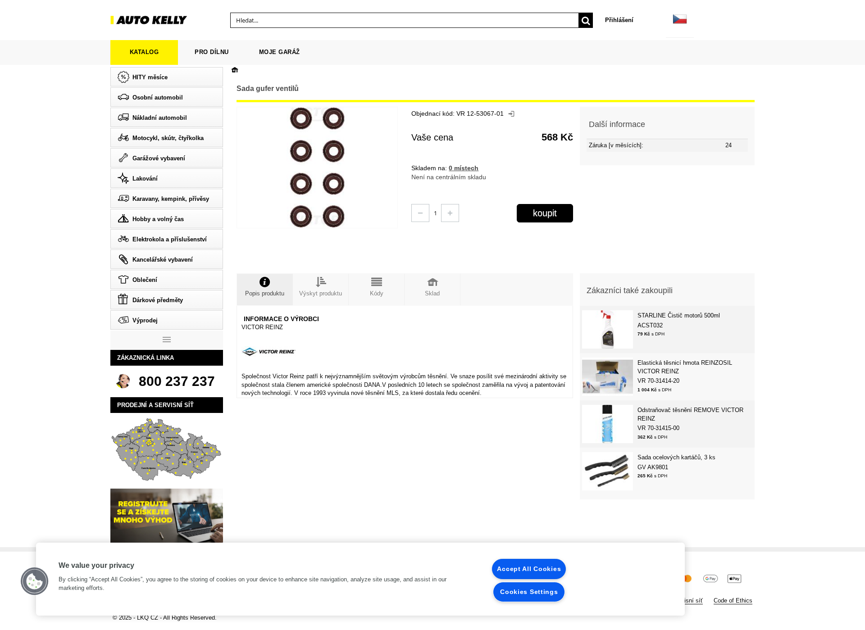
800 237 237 (177, 381)
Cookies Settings (529, 591)
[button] (34, 581)
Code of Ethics (733, 600)
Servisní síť (687, 600)
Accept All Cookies (529, 568)
